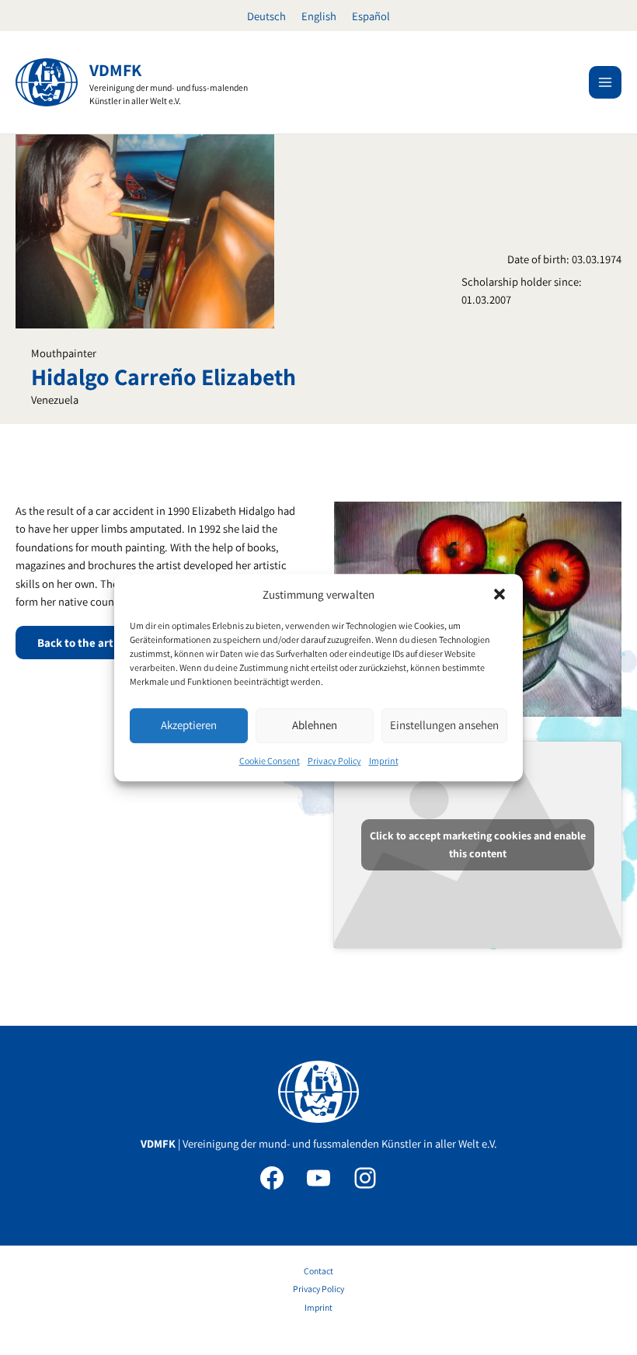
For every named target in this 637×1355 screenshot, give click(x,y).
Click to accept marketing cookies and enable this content (478, 844)
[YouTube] (318, 1178)
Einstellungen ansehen (444, 725)
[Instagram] (365, 1178)
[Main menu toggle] (605, 82)
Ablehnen (314, 725)
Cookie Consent (269, 760)
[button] (499, 594)
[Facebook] (272, 1178)
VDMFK (115, 70)
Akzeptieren (189, 725)
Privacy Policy (334, 760)
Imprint (384, 760)
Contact (318, 1271)
